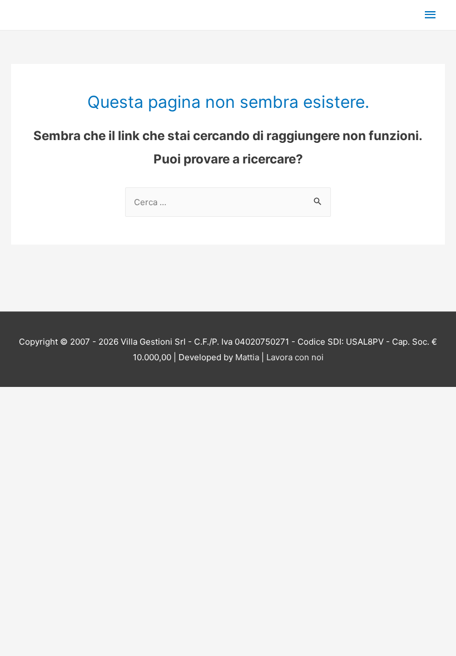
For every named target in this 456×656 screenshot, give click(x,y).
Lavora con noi (295, 357)
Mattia (247, 357)
